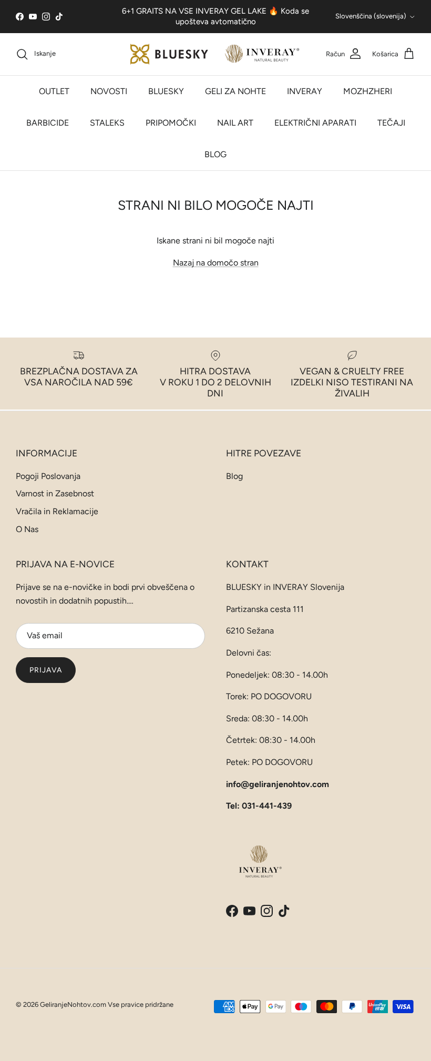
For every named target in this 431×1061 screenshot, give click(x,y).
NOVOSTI (108, 91)
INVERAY (304, 91)
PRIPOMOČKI (171, 123)
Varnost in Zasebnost (55, 493)
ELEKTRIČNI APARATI (315, 123)
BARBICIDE (47, 123)
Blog (234, 476)
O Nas (27, 529)
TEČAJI (391, 123)
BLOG (215, 154)
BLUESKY (166, 91)
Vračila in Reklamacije (57, 511)
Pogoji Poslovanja (48, 476)
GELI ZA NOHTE (235, 91)
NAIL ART (235, 123)
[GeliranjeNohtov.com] (215, 54)
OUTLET (54, 91)
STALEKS (107, 123)
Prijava (45, 670)
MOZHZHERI (367, 91)
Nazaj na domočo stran (216, 263)
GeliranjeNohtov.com (73, 1004)
